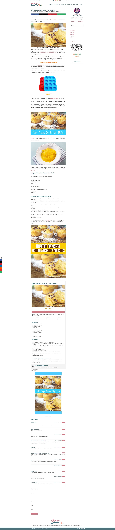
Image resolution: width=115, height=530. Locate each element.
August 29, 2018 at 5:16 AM (58, 440)
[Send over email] (1, 272)
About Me (73, 21)
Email (32, 505)
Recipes (71, 28)
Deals (71, 37)
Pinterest (55, 367)
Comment (33, 493)
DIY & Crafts (72, 30)
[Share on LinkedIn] (1, 266)
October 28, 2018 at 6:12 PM (58, 465)
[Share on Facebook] (1, 260)
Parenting (72, 34)
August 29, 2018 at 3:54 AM (58, 434)
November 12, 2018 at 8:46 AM (58, 482)
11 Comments (58, 11)
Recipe (49, 416)
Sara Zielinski (34, 429)
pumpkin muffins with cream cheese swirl (48, 52)
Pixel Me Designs (46, 528)
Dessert (47, 416)
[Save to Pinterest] (1, 264)
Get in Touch (80, 21)
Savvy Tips (72, 32)
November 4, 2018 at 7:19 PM (58, 476)
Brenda (32, 422)
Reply (63, 422)
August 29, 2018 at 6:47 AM (58, 459)
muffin (48, 220)
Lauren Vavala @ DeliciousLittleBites (39, 453)
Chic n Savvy (36, 4)
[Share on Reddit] (1, 268)
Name (32, 501)
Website (32, 509)
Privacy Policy (73, 41)
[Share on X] (1, 262)
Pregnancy (72, 36)
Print (48, 312)
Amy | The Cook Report (36, 435)
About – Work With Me (36, 0)
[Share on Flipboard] (1, 270)
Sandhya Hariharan (35, 460)
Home (31, 0)
